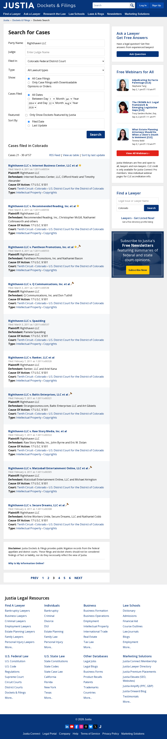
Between (37, 98)
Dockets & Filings (15, 692)
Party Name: (15, 43)
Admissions (130, 616)
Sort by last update (93, 155)
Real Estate (90, 637)
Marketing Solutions (137, 14)
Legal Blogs (91, 666)
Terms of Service (90, 733)
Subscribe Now (138, 270)
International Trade (96, 631)
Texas (48, 692)
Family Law (50, 637)
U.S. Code (10, 666)
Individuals (52, 605)
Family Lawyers (14, 637)
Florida (48, 682)
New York (50, 687)
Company (64, 733)
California (50, 677)
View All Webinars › (137, 153)
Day (46, 98)
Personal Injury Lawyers (19, 642)
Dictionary (129, 610)
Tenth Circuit (25, 188)
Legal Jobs (90, 661)
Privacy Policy (110, 733)
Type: (11, 70)
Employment (91, 621)
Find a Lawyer (12, 14)
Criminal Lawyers (15, 621)
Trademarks (91, 687)
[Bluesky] (91, 727)
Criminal (49, 616)
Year (76, 98)
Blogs (126, 637)
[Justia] (18, 5)
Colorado (40, 188)
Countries (90, 692)
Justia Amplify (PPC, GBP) (138, 686)
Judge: (12, 52)
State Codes (51, 666)
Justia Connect (31, 733)
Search (95, 134)
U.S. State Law (54, 656)
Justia (88, 719)
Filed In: (12, 61)
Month (60, 98)
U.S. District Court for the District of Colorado (76, 188)
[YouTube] (72, 727)
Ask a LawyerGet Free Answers (132, 35)
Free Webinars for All (135, 72)
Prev (34, 578)
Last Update (39, 125)
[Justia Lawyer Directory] (100, 727)
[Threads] (86, 727)
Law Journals (131, 631)
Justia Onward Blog (134, 691)
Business (90, 605)
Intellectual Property (28, 192)
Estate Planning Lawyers (20, 631)
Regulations (12, 671)
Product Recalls (93, 677)
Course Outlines (133, 626)
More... (9, 647)
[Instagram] (81, 727)
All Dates (37, 95)
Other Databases (96, 656)
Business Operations (96, 616)
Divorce (48, 621)
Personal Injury (53, 642)
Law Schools (77, 14)
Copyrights (50, 192)
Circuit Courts (13, 682)
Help (75, 733)
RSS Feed (54, 155)
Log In (143, 5)
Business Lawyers (16, 616)
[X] (95, 727)
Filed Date (38, 121)
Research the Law (54, 14)
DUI (46, 626)
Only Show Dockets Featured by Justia (53, 115)
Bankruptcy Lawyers (17, 610)
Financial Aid (130, 621)
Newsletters (114, 14)
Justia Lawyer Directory (137, 666)
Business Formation (96, 610)
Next (78, 578)
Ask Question (137, 54)
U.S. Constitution (15, 661)
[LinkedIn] (67, 727)
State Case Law (53, 671)
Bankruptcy (51, 610)
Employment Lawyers (18, 626)
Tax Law (89, 642)
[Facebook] (76, 727)
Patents (88, 682)
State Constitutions (56, 661)
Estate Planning (53, 631)
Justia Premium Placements (139, 671)
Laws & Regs (96, 14)
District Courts (14, 687)
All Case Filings (41, 78)
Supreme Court (14, 677)
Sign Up (156, 5)
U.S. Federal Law (16, 656)
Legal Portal (50, 733)
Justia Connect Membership (140, 661)
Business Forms (93, 671)
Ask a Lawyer (32, 14)
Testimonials (131, 696)
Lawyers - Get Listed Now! (137, 218)
